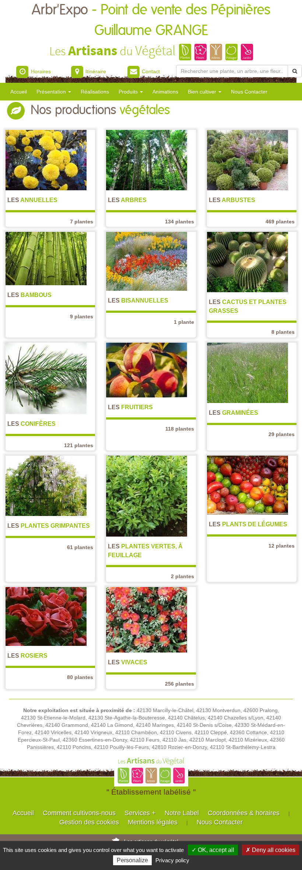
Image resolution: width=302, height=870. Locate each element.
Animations (165, 92)
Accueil (18, 92)
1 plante (184, 322)
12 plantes (281, 546)
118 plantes (179, 429)
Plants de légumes (248, 524)
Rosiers (27, 655)
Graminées (233, 412)
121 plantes (78, 445)
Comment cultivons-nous (79, 813)
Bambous (29, 294)
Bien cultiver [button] (203, 92)
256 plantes (179, 684)
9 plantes (81, 316)
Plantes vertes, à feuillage (145, 550)
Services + (140, 813)
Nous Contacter (249, 92)
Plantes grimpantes (48, 525)
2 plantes (182, 576)
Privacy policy (172, 860)
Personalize (132, 860)
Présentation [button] (51, 92)
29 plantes (281, 434)
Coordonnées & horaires (244, 813)
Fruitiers (130, 407)
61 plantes (80, 547)
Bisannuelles (138, 300)
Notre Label (182, 813)
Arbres (127, 200)
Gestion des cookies (89, 822)
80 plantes (80, 677)
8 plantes (283, 332)
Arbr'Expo (151, 20)
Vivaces (127, 662)
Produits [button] (129, 92)
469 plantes (280, 221)
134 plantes (179, 221)
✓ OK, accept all (213, 850)
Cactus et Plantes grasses (248, 306)
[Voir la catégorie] (46, 160)
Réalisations (95, 92)
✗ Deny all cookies (270, 850)
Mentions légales (153, 822)
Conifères (31, 423)
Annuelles (32, 200)
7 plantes (81, 221)
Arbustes (232, 200)
